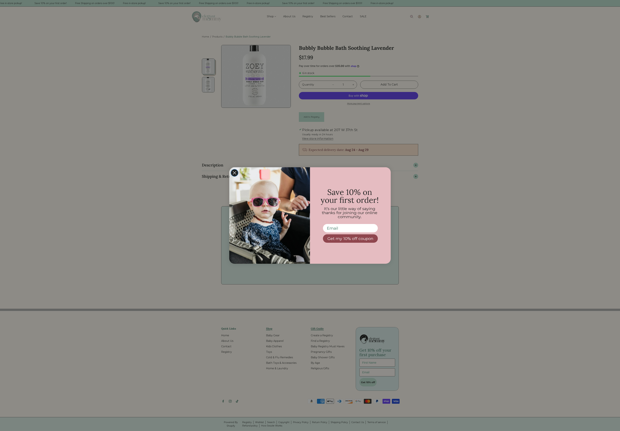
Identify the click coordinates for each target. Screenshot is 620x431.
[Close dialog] (234, 172)
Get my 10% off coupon (350, 238)
